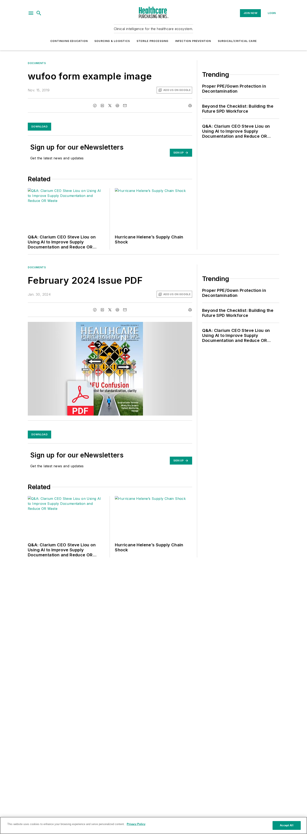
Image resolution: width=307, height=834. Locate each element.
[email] (125, 105)
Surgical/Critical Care (237, 41)
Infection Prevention (193, 41)
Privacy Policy (136, 824)
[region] (153, 825)
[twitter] (110, 105)
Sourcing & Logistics (112, 41)
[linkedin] (102, 105)
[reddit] (117, 105)
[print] (190, 105)
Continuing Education (69, 41)
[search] (39, 13)
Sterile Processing (153, 41)
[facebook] (95, 105)
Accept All (286, 825)
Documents (37, 63)
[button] (31, 13)
